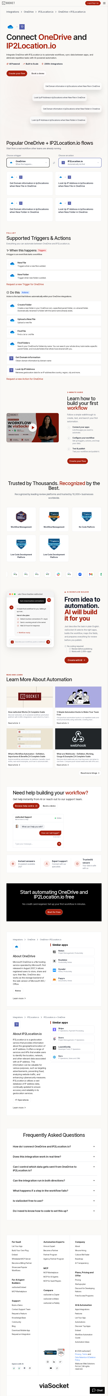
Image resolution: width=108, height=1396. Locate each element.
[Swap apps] (54, 163)
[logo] (10, 3)
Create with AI (75, 660)
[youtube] (51, 1368)
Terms (84, 1354)
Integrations (12, 11)
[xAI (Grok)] (30, 1368)
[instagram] (48, 1362)
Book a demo (38, 73)
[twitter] (60, 1362)
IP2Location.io (45, 11)
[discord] (57, 1368)
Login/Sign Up (93, 3)
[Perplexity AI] (24, 1368)
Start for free (54, 912)
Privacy (78, 1354)
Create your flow (17, 73)
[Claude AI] (19, 1368)
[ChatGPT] (14, 1368)
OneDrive (29, 11)
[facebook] (54, 1362)
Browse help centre (24, 806)
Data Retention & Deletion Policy (85, 1358)
